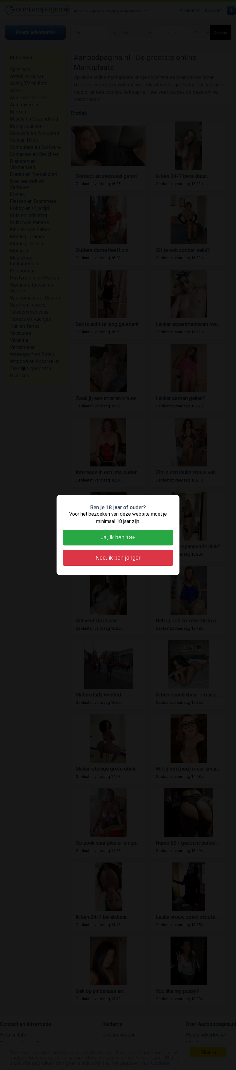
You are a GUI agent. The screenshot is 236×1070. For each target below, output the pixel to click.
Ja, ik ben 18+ (118, 537)
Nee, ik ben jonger (118, 558)
